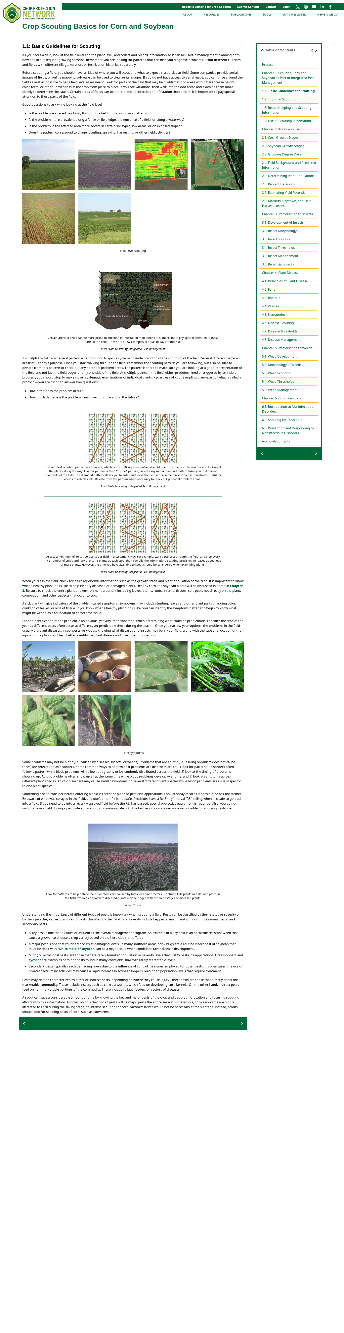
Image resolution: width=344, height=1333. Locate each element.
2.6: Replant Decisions (278, 184)
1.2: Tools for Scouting (278, 99)
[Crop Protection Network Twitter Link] (297, 7)
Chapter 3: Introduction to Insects (287, 214)
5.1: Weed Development (280, 356)
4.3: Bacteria (271, 298)
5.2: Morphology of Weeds (282, 365)
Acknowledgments (276, 441)
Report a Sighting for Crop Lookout (206, 7)
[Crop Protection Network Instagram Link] (305, 7)
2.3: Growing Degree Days (281, 154)
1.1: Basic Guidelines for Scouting (288, 91)
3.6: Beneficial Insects (278, 264)
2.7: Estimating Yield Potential (284, 192)
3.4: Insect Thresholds (278, 247)
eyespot (35, 960)
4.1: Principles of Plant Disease (285, 281)
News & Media (327, 14)
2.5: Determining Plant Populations (288, 176)
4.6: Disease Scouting (278, 323)
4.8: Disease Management (281, 339)
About (188, 14)
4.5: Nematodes (273, 314)
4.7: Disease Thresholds (279, 331)
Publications (241, 14)
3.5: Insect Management (280, 256)
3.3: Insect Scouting (276, 239)
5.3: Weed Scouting (276, 373)
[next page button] (242, 1023)
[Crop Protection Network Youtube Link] (314, 7)
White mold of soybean (76, 949)
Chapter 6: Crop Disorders (281, 398)
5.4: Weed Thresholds (278, 381)
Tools (267, 14)
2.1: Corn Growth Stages (280, 137)
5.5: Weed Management (280, 390)
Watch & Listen (294, 14)
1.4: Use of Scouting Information (286, 121)
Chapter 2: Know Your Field (282, 129)
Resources (212, 14)
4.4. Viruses (270, 306)
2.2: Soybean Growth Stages (283, 146)
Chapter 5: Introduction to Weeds (287, 348)
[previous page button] (24, 1023)
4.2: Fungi (269, 289)
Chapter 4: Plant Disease (280, 272)
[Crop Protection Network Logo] (29, 13)
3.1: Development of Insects (283, 222)
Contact (271, 7)
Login (286, 7)
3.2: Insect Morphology (279, 231)
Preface (268, 64)
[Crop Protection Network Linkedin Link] (322, 7)
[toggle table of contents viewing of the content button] (262, 50)
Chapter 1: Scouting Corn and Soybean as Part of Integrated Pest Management (288, 78)
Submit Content (248, 7)
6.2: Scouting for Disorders (282, 420)
